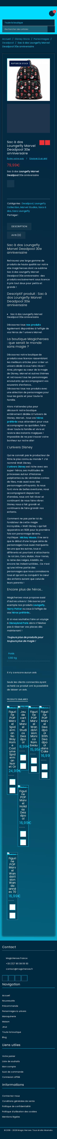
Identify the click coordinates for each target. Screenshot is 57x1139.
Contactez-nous (11, 1095)
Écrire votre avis (15, 158)
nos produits (33, 324)
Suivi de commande (12, 1071)
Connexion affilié (11, 1077)
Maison (6, 1021)
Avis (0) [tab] (16, 235)
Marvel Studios (28, 207)
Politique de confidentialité (16, 1106)
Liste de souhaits (11, 1061)
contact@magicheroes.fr (19, 969)
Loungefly (38, 605)
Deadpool (8, 42)
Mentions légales (11, 1116)
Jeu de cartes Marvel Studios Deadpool (23, 727)
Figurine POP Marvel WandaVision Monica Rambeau (34, 728)
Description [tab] (19, 226)
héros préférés (21, 612)
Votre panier (8, 1056)
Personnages (41, 39)
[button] (12, 782)
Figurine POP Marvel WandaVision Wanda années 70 (12, 875)
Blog (4, 1037)
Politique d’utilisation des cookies (19, 1111)
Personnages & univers (14, 1011)
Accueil (6, 39)
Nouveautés (8, 1000)
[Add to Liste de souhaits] (10, 183)
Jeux (4, 1026)
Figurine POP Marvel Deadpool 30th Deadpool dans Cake (44, 731)
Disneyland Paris (18, 623)
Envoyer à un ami (38, 158)
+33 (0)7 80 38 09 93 (17, 963)
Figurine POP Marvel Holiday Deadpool (23, 805)
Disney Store (22, 39)
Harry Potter (14, 608)
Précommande (10, 1006)
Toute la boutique (11, 1032)
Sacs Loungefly (21, 211)
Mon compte (9, 1066)
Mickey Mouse (28, 537)
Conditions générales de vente (18, 1101)
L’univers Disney (16, 466)
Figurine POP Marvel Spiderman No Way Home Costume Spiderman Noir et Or (12, 739)
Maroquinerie (9, 1016)
